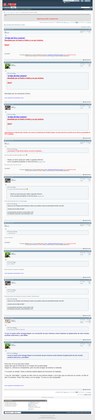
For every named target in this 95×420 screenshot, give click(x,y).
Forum (13, 7)
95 (83, 22)
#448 (90, 279)
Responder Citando (87, 138)
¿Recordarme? (67, 2)
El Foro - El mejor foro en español (78, 412)
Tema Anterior (44, 397)
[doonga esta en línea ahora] (8, 66)
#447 (90, 250)
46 (78, 22)
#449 (90, 317)
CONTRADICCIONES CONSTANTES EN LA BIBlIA (15, 24)
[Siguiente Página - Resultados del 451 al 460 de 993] (86, 22)
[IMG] (29, 404)
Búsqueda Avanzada (87, 9)
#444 (90, 140)
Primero (66, 22)
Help (82, 0)
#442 (90, 62)
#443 (90, 104)
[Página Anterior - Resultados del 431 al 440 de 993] (69, 22)
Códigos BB (31, 402)
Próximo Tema (50, 397)
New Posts (6, 9)
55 (81, 22)
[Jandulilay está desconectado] (8, 321)
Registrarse (87, 0)
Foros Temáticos (11, 12)
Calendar (12, 9)
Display (88, 27)
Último (88, 22)
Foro (6, 12)
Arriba (90, 394)
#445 (90, 176)
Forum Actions (22, 9)
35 (71, 22)
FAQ (9, 9)
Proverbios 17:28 (41, 161)
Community (16, 9)
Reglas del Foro (31, 409)
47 (80, 22)
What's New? (7, 7)
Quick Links (28, 9)
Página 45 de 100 (60, 22)
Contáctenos (69, 412)
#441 (90, 29)
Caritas (31, 403)
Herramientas (83, 27)
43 (73, 22)
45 (76, 22)
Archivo (86, 412)
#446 (90, 222)
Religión (17, 12)
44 (74, 22)
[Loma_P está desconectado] (8, 108)
